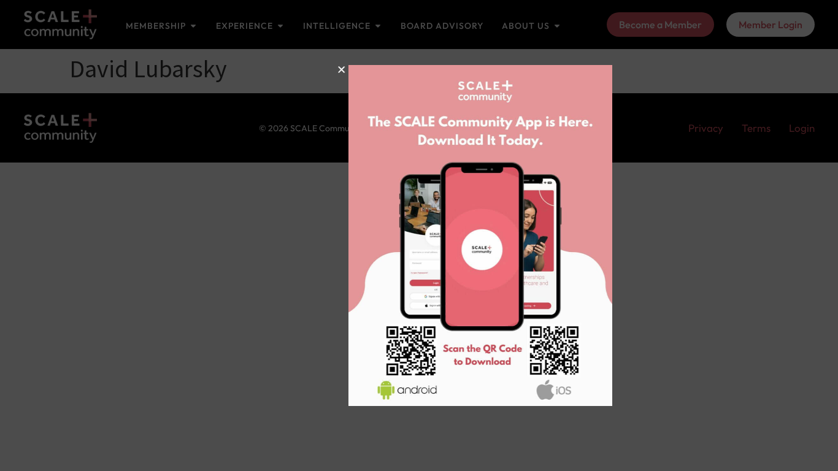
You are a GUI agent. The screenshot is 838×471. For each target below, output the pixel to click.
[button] (295, 69)
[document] (419, 235)
